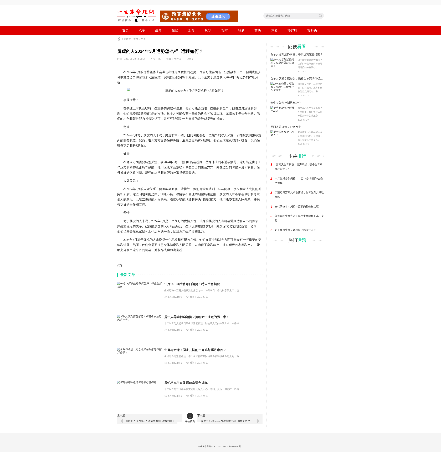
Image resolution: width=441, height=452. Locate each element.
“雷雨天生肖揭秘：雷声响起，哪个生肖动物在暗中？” (298, 166)
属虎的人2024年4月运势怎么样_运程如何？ (225, 421)
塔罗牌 (292, 30)
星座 (175, 30)
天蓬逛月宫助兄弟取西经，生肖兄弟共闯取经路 (299, 194)
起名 (191, 30)
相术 (224, 30)
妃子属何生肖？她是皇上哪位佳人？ (295, 230)
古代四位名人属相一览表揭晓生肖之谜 (297, 206)
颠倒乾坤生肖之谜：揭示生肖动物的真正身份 (299, 218)
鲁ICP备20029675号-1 (233, 446)
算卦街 (312, 30)
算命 (274, 30)
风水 (208, 30)
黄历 (257, 30)
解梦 (241, 30)
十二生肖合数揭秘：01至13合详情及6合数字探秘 (299, 180)
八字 (142, 30)
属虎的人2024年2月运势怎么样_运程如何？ (150, 421)
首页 (125, 30)
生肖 (158, 30)
